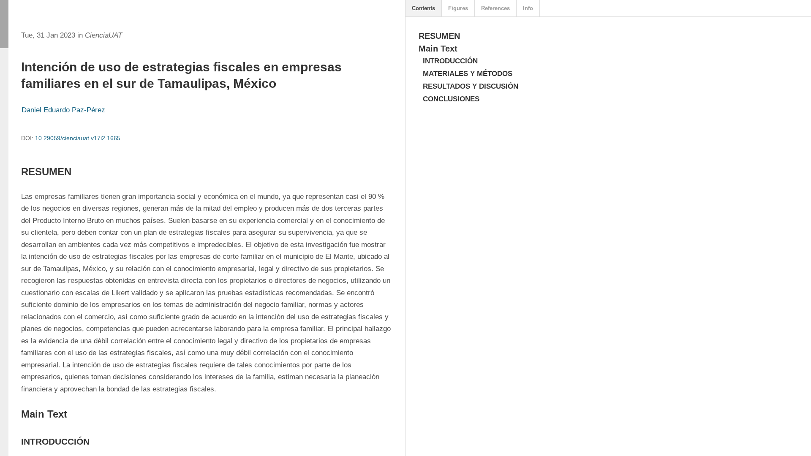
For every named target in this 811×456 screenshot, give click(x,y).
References (495, 8)
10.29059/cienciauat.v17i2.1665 (77, 138)
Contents (423, 8)
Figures (458, 8)
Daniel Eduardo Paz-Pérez (63, 110)
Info (528, 8)
